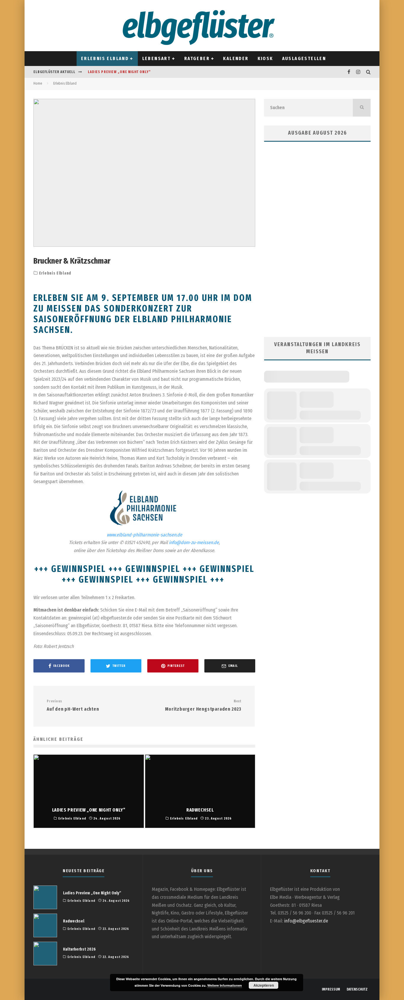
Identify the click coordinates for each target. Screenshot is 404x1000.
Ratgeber (197, 58)
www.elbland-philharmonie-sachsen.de (144, 535)
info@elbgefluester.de (306, 921)
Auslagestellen (304, 58)
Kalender (235, 58)
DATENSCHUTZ (357, 989)
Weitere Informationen (224, 985)
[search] (362, 108)
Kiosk (265, 58)
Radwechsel (73, 921)
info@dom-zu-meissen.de (194, 542)
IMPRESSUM (331, 989)
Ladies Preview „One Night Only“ (119, 72)
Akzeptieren (263, 985)
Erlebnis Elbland (105, 58)
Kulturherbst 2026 (79, 949)
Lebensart (156, 58)
